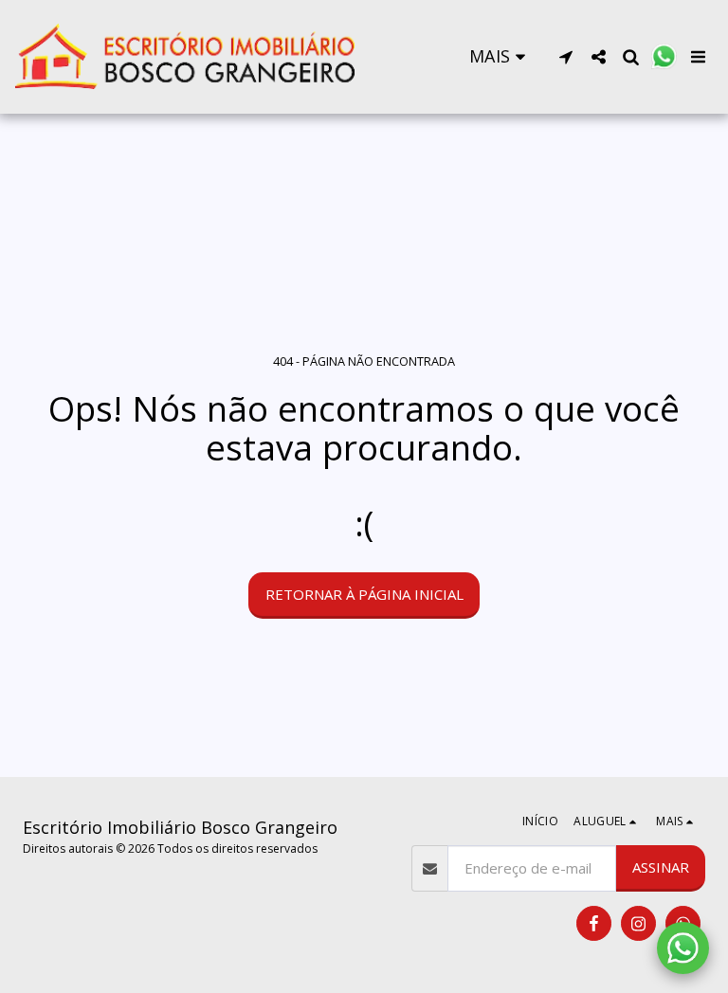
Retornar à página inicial (364, 594)
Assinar (660, 867)
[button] (566, 56)
